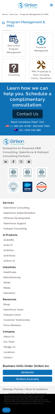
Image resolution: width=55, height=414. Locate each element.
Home (5, 14)
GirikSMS (9, 240)
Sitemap (7, 389)
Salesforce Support (15, 223)
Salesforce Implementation (19, 213)
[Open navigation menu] (51, 5)
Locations (9, 352)
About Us (9, 336)
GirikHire (9, 250)
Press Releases (12, 325)
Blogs (7, 304)
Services (14, 14)
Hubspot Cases (12, 314)
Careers (8, 357)
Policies (19, 389)
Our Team (9, 341)
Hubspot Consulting (15, 228)
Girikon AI (9, 261)
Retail (7, 282)
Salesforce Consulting (16, 207)
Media (7, 288)
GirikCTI (8, 245)
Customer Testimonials (17, 320)
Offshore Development (17, 218)
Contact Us (27, 114)
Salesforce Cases (14, 309)
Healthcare (10, 272)
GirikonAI (27, 372)
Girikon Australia (27, 379)
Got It (6, 410)
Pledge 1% (9, 347)
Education (9, 293)
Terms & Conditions (37, 389)
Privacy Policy (38, 403)
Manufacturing (12, 277)
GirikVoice (9, 255)
